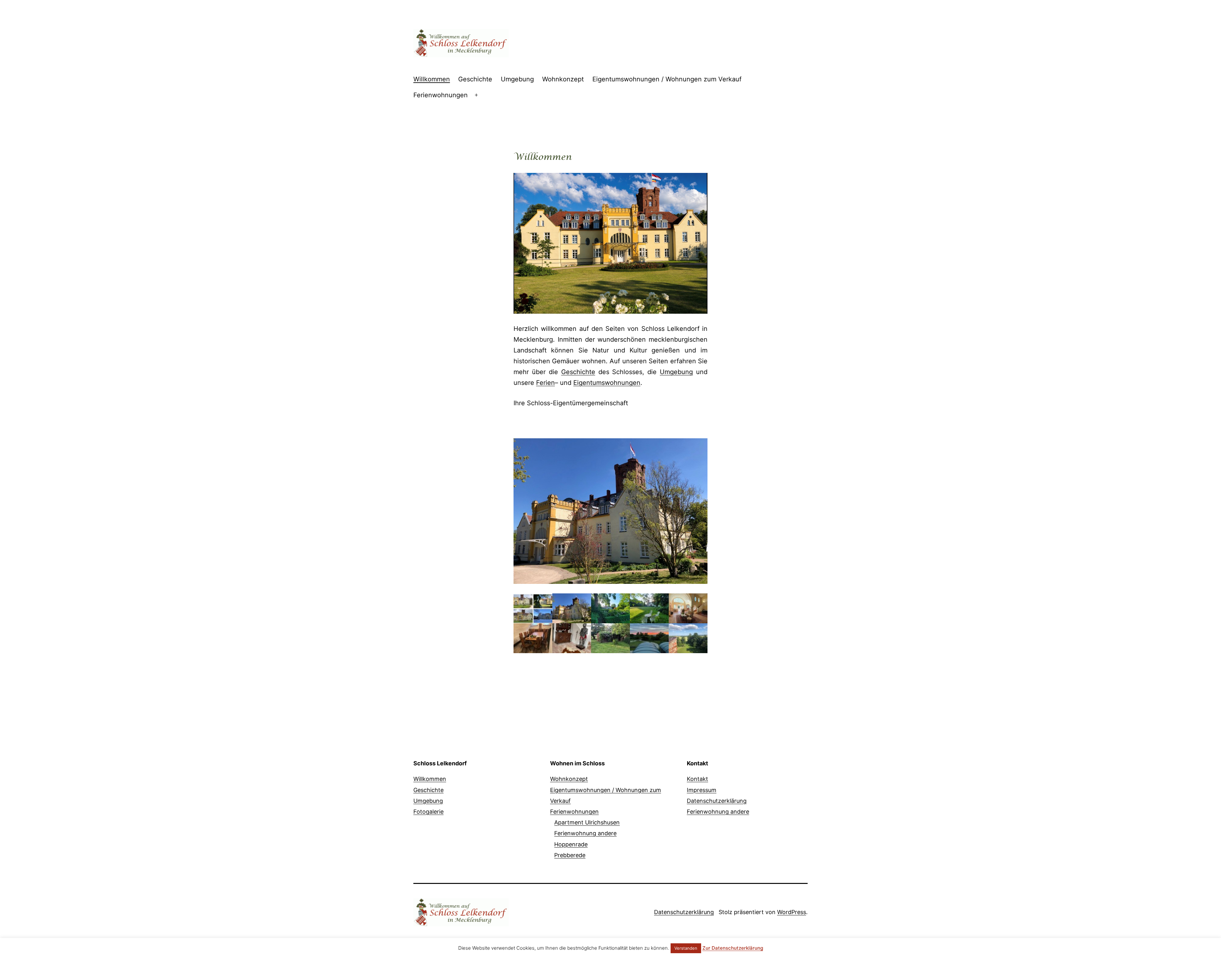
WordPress (791, 912)
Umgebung (517, 79)
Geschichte (475, 79)
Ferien (545, 382)
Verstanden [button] (685, 948)
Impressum (701, 790)
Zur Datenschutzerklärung (732, 948)
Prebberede (569, 855)
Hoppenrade (571, 844)
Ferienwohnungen (440, 95)
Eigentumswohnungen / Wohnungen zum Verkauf (667, 79)
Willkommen (431, 79)
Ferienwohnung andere (585, 833)
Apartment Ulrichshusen (587, 822)
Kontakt (697, 779)
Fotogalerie (428, 811)
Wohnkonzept (563, 79)
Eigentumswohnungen (606, 382)
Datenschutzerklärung (717, 800)
